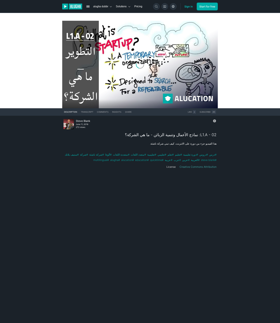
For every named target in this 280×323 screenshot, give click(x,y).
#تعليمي (162, 154)
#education (142, 160)
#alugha (115, 160)
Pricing (138, 6)
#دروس (203, 154)
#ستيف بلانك (72, 154)
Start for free (207, 6)
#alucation (127, 160)
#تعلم (171, 154)
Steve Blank (83, 121)
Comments (103, 112)
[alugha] (72, 6)
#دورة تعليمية (190, 154)
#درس (212, 154)
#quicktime (156, 160)
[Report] (214, 121)
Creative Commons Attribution (198, 166)
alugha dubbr (100, 6)
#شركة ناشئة (96, 154)
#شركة (84, 154)
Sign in (188, 6)
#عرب (177, 160)
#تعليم (178, 154)
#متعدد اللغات (138, 154)
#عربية (168, 160)
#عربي (186, 160)
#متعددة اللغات (121, 154)
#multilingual (101, 160)
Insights (116, 112)
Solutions (121, 6)
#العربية (195, 160)
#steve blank (208, 160)
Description (70, 112)
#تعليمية (151, 154)
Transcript (87, 112)
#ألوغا (108, 154)
